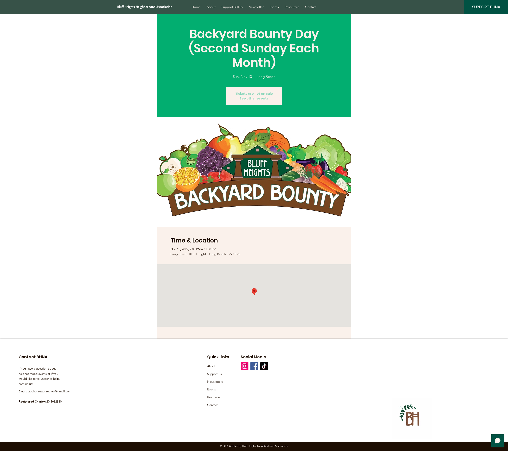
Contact (212, 405)
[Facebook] (254, 366)
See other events (254, 98)
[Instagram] (244, 366)
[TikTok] (264, 366)
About (211, 366)
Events (211, 389)
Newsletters (215, 381)
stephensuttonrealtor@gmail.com (49, 391)
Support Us (214, 374)
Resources (213, 397)
